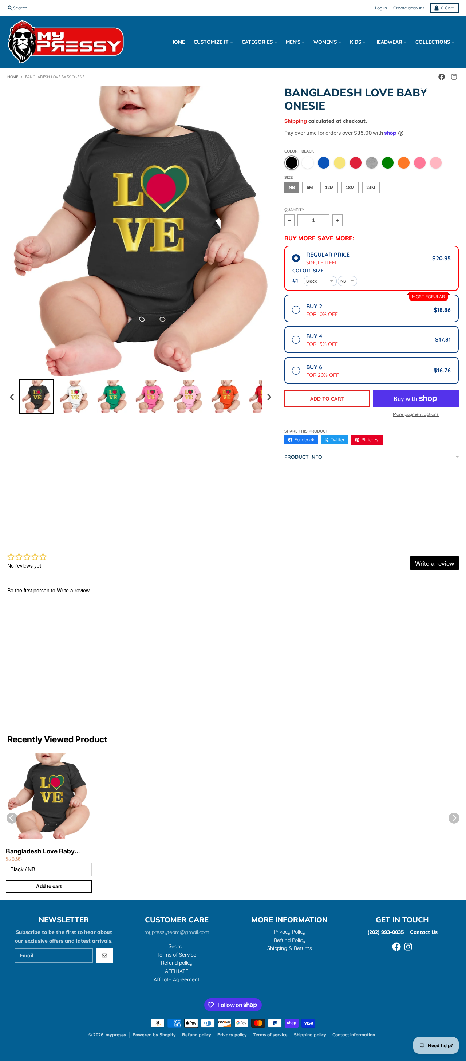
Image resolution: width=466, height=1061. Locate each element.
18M (350, 187)
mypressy (116, 1034)
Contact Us (424, 932)
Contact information (353, 1034)
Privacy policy (232, 1034)
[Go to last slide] (12, 397)
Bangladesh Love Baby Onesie (40, 851)
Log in (381, 8)
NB (292, 187)
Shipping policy (310, 1034)
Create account (408, 8)
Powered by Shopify (154, 1034)
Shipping (295, 121)
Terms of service (270, 1034)
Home (12, 76)
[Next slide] (269, 397)
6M (310, 187)
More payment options (416, 414)
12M (329, 187)
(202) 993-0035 (385, 932)
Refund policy (196, 1034)
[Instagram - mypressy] (408, 946)
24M (370, 187)
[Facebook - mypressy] (396, 946)
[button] (36, 396)
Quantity (294, 209)
